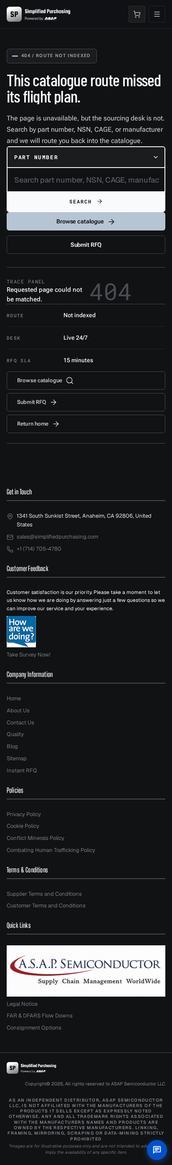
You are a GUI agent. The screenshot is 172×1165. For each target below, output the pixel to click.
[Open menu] (157, 14)
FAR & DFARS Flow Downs (40, 1015)
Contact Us (20, 722)
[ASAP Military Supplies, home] (39, 14)
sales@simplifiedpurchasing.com (57, 536)
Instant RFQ (22, 770)
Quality (15, 734)
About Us (18, 710)
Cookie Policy (23, 825)
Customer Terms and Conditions (46, 905)
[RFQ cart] (137, 14)
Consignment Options (34, 1027)
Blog (12, 746)
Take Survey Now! (29, 654)
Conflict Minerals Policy (35, 838)
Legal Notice (22, 1003)
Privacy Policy (24, 814)
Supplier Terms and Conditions (44, 893)
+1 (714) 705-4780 (39, 548)
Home (14, 698)
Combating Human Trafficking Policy (51, 850)
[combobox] (86, 157)
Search (80, 201)
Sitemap (17, 758)
